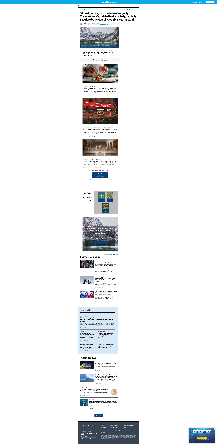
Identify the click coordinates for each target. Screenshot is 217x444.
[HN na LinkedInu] (92, 433)
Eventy (125, 427)
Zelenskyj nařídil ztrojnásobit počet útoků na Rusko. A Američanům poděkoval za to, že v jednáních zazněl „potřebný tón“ (106, 376)
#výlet (105, 185)
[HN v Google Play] (85, 439)
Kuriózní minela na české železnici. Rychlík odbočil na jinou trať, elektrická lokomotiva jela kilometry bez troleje (105, 363)
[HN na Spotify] (94, 433)
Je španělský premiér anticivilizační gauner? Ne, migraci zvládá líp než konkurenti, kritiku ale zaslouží (87, 336)
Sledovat (97, 60)
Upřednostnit (104, 60)
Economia (102, 429)
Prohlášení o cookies (113, 427)
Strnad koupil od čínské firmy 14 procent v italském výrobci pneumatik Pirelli (106, 346)
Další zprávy (99, 415)
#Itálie (85, 185)
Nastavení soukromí (113, 429)
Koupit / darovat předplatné (129, 425)
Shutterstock (95, 47)
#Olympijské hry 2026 (92, 185)
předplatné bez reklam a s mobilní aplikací (101, 179)
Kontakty (102, 425)
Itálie (88, 310)
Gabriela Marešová (86, 23)
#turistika (85, 188)
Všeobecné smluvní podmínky (115, 430)
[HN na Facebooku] (89, 433)
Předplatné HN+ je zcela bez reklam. (113, 254)
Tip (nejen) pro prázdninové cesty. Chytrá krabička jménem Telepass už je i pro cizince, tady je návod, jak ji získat (97, 319)
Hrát (101, 200)
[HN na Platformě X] (87, 433)
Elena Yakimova (83, 387)
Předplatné (210, 2)
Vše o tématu (100, 242)
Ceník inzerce (103, 432)
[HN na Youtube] (96, 433)
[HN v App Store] (92, 439)
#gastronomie (100, 185)
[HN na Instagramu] (91, 433)
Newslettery (126, 429)
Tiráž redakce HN (104, 427)
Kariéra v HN (103, 430)
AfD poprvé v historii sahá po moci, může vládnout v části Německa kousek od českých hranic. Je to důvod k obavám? (103, 403)
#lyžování (90, 188)
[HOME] (78, 6)
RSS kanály (126, 430)
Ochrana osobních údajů (114, 425)
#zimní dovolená (111, 185)
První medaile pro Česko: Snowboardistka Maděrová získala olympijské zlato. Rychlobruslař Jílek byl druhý (106, 293)
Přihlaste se (104, 182)
